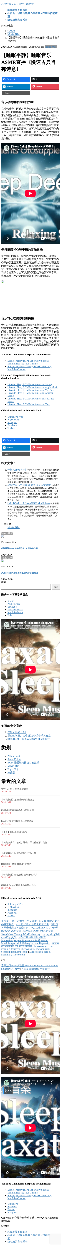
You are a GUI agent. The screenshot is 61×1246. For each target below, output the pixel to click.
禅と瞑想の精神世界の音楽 (38, 931)
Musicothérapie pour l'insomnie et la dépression (24, 940)
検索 (3, 582)
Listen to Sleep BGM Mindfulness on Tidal (29, 404)
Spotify (11, 601)
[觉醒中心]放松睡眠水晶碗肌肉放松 (18, 885)
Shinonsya (13, 1203)
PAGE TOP (56, 1205)
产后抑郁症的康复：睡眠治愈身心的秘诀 (19, 573)
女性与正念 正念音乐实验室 (14, 789)
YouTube (12, 606)
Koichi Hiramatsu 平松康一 (36, 968)
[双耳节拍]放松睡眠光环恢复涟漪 (17, 821)
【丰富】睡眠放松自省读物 (14, 832)
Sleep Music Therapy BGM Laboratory (20, 934)
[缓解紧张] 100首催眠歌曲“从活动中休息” (20, 548)
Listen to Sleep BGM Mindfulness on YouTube (31, 390)
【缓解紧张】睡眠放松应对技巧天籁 (18, 853)
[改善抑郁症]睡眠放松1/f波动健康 (17, 810)
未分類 (11, 772)
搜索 (56, 586)
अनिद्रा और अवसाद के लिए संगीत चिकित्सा (30, 944)
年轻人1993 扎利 (17, 469)
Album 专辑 (14, 756)
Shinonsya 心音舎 (10, 968)
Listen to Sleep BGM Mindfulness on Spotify (30, 384)
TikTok (11, 428)
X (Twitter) (13, 419)
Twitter (11, 1209)
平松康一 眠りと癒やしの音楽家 (19, 921)
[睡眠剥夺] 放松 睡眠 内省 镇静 (16, 864)
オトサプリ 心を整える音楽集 (32, 924)
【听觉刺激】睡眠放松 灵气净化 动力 (19, 874)
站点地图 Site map (17, 1231)
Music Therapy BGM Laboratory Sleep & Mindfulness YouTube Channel (28, 362)
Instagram (12, 422)
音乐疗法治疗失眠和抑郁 (32, 937)
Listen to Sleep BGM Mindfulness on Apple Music (33, 387)
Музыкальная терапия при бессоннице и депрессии (25, 950)
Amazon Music (15, 609)
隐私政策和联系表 (18, 1241)
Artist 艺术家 (14, 759)
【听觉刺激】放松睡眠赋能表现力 (17, 799)
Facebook (12, 425)
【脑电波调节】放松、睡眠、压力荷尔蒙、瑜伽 (24, 842)
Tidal (10, 615)
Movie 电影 (51, 46)
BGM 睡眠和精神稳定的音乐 (23, 762)
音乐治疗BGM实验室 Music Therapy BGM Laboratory (29, 965)
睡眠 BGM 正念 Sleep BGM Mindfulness (29, 503)
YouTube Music (15, 612)
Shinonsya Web (15, 416)
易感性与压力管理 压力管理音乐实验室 (29, 485)
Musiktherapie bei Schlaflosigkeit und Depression (25, 943)
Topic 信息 (13, 769)
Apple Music (14, 604)
